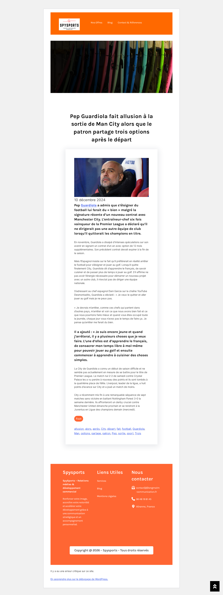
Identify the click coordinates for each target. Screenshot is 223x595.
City (103, 428)
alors (88, 428)
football (126, 428)
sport (130, 433)
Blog (99, 488)
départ (111, 428)
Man (76, 433)
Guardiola (89, 205)
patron (106, 433)
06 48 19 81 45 (143, 499)
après (96, 428)
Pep (114, 433)
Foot (78, 418)
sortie (121, 433)
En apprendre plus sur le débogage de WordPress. (79, 579)
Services (101, 480)
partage (96, 433)
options (85, 433)
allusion (79, 428)
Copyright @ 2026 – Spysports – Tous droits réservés (111, 550)
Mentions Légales (106, 496)
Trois (138, 433)
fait (119, 428)
